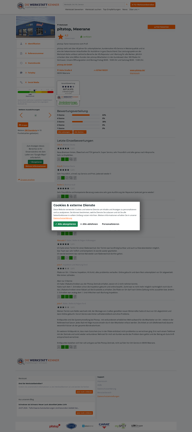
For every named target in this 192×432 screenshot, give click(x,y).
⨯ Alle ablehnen (89, 224)
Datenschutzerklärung (62, 218)
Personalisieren (110, 224)
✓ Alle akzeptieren (65, 224)
